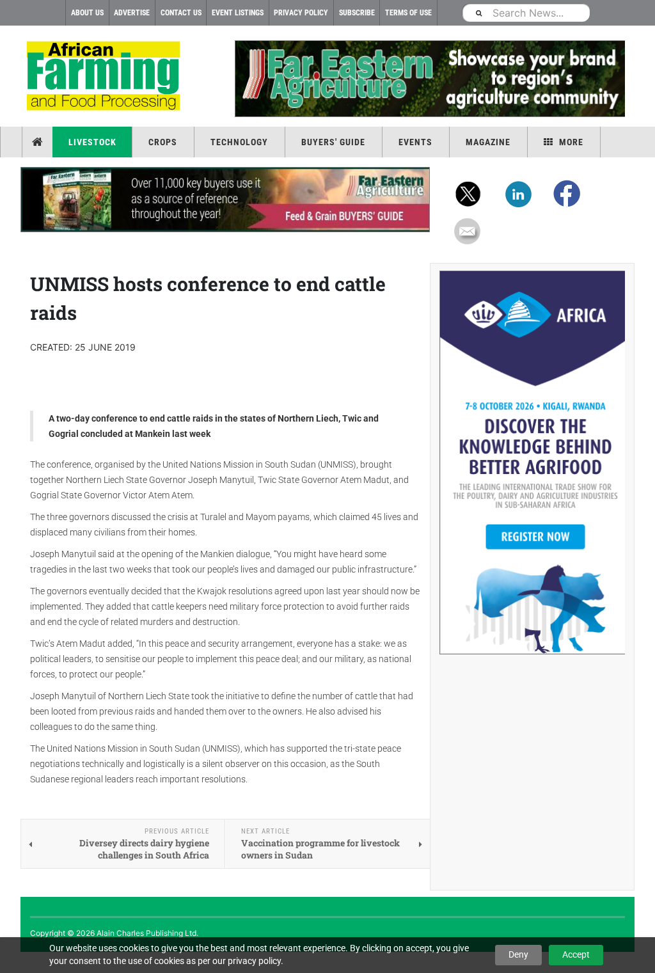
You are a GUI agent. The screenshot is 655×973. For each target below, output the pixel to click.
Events (415, 142)
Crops (162, 142)
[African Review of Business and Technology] (105, 77)
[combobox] (526, 12)
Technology (239, 142)
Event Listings (238, 12)
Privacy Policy (301, 12)
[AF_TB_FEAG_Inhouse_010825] (430, 78)
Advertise (132, 12)
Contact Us (181, 12)
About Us (87, 12)
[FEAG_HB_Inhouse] (225, 200)
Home (38, 142)
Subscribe (357, 12)
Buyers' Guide (333, 142)
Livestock (92, 142)
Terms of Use (408, 12)
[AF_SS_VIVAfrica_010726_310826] (532, 462)
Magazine (488, 142)
